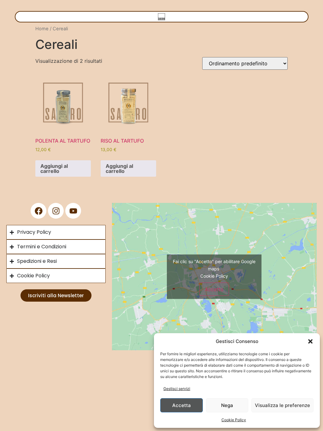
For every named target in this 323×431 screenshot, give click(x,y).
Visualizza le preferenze (282, 405)
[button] (310, 341)
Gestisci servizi (176, 388)
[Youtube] (73, 211)
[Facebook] (38, 211)
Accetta (181, 405)
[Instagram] (56, 211)
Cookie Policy (233, 419)
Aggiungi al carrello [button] (54, 168)
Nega (227, 405)
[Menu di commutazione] (161, 17)
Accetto (214, 289)
